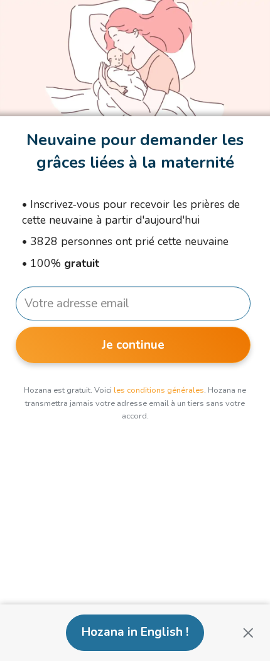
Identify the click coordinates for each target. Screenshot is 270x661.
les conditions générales (159, 390)
